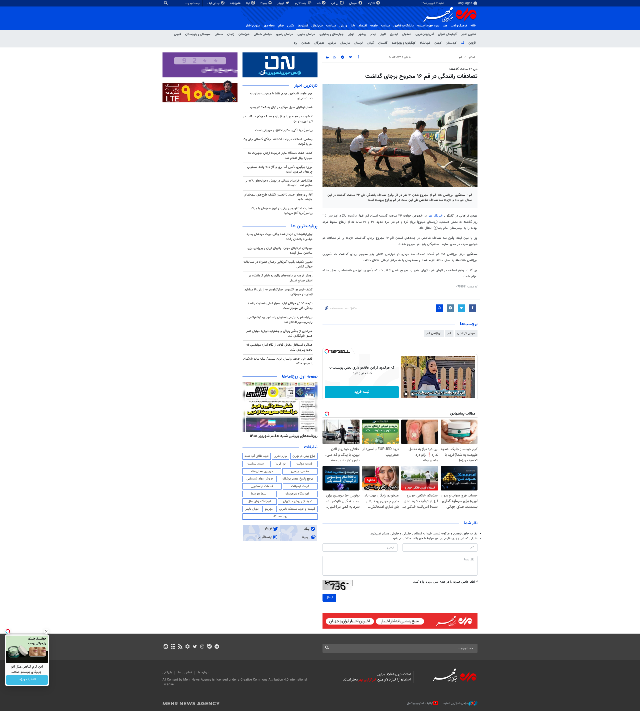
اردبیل (394, 34)
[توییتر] (195, 647)
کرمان (438, 42)
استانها (471, 57)
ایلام (373, 34)
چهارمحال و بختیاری (332, 34)
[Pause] (406, 394)
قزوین (472, 42)
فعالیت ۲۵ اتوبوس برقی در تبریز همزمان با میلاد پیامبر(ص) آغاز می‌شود (281, 211)
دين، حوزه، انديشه (428, 25)
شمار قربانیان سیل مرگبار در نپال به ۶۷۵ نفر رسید (280, 107)
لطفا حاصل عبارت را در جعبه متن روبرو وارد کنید (445, 582)
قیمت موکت (304, 463)
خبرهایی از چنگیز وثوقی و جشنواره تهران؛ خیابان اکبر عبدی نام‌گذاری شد (279, 333)
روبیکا (264, 3)
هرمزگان (319, 42)
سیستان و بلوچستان (197, 34)
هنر (445, 25)
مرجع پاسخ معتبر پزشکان (298, 478)
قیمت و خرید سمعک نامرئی (297, 508)
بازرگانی (167, 672)
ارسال (329, 597)
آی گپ (335, 3)
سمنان (219, 34)
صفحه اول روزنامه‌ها (300, 376)
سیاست (331, 25)
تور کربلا (281, 463)
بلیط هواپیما (258, 493)
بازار (352, 25)
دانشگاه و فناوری (404, 25)
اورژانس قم (433, 333)
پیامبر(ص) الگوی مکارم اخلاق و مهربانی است (283, 130)
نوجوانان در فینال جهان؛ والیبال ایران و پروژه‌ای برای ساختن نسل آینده (280, 250)
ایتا (248, 3)
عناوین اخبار (469, 34)
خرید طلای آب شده (256, 456)
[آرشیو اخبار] (173, 647)
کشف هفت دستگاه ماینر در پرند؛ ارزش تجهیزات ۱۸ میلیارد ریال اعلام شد (280, 155)
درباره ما (203, 672)
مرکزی (332, 42)
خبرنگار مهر (435, 215)
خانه (473, 25)
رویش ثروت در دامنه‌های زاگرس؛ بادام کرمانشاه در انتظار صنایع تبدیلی (280, 278)
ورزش (343, 25)
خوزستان (244, 34)
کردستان (451, 42)
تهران (351, 34)
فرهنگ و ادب (459, 25)
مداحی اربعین (300, 471)
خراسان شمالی (263, 34)
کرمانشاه (425, 42)
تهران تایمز (251, 508)
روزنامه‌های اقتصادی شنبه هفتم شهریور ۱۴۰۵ (282, 436)
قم (462, 42)
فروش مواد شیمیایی (259, 478)
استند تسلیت (256, 463)
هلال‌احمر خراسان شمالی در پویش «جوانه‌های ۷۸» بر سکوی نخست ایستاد (278, 183)
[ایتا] (165, 647)
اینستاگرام (301, 3)
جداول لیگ (214, 3)
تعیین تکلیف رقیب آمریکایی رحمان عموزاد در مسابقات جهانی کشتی (278, 264)
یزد (295, 42)
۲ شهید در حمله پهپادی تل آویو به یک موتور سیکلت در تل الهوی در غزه (277, 119)
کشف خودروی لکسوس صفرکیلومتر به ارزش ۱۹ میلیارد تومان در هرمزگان (278, 292)
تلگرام (372, 3)
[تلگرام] (217, 647)
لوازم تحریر (281, 456)
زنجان (230, 34)
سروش (353, 3)
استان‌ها (303, 25)
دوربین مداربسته (262, 471)
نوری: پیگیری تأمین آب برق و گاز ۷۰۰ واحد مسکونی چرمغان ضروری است (279, 169)
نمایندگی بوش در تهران (297, 501)
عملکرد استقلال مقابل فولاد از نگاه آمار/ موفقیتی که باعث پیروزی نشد (279, 347)
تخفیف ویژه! (27, 680)
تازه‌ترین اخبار (306, 85)
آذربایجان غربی (425, 34)
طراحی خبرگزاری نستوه (456, 703)
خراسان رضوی (284, 34)
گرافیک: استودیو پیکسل (420, 703)
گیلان (370, 42)
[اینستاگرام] (202, 647)
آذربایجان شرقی (447, 34)
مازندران (345, 42)
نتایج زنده (235, 3)
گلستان (383, 42)
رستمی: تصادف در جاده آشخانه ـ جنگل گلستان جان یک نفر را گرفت (277, 142)
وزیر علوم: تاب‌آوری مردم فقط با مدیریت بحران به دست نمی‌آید (281, 96)
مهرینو (269, 508)
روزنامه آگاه (280, 516)
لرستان (358, 42)
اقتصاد (362, 25)
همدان (306, 42)
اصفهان (406, 34)
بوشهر (362, 34)
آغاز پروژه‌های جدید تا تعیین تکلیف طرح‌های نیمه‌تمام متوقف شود (278, 197)
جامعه (374, 25)
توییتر (281, 3)
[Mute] (413, 394)
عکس (290, 25)
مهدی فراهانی (466, 333)
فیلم (281, 25)
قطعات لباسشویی (262, 486)
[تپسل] (326, 351)
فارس (177, 34)
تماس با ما (185, 672)
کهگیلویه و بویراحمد (404, 42)
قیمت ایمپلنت (300, 486)
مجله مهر (269, 25)
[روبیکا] (187, 647)
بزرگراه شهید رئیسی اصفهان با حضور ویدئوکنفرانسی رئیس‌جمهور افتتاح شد (280, 320)
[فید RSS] (180, 647)
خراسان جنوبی (306, 34)
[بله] (209, 647)
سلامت (385, 25)
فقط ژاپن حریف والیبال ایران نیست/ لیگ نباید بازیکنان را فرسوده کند (277, 361)
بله (319, 3)
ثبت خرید (361, 392)
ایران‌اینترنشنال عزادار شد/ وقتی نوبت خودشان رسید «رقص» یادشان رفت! (279, 236)
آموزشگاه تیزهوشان (297, 493)
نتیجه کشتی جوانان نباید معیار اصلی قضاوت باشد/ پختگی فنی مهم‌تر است (280, 306)
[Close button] (46, 631)
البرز (383, 34)
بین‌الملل (317, 25)
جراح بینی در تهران (304, 456)
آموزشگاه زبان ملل (259, 501)
